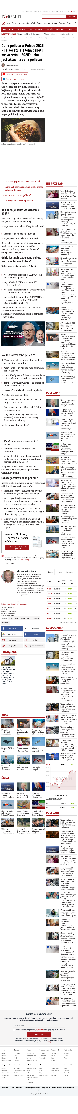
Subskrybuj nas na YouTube (16, 74)
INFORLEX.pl (37, 11)
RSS (39, 1090)
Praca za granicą (32, 1060)
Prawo (41, 1068)
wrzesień (5, 623)
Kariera (29, 1058)
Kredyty (16, 1073)
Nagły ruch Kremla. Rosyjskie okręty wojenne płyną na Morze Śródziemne (7, 795)
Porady (66, 1075)
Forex (65, 1058)
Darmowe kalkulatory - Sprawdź (17, 547)
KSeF (15, 1058)
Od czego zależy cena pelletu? (19, 201)
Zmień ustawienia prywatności (63, 1088)
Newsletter (55, 11)
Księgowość (42, 1073)
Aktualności (21, 29)
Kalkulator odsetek (32, 1077)
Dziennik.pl (55, 1065)
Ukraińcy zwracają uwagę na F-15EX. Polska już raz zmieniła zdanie (38, 750)
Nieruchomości (44, 1050)
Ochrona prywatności (32, 1088)
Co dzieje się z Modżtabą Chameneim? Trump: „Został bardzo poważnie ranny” (38, 813)
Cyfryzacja (59, 29)
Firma (15, 1056)
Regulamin (46, 1088)
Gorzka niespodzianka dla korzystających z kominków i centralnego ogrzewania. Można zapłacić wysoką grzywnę (23, 732)
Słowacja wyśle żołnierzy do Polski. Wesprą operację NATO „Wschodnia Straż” (7, 813)
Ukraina (4, 1056)
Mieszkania (42, 1056)
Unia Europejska (6, 1060)
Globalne (4, 1070)
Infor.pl (41, 1065)
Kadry (40, 1070)
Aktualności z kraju (7, 1073)
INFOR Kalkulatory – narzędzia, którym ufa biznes (17, 538)
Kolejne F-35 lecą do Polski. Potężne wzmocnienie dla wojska (7, 750)
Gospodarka (8, 29)
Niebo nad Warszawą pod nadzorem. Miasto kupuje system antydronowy (22, 768)
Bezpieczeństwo (8, 1065)
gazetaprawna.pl (64, 11)
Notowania (68, 1050)
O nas (12, 1088)
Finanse (16, 1060)
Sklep (74, 11)
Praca (29, 1050)
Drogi (53, 1056)
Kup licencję (25, 560)
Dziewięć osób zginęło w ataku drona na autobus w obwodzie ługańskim (23, 813)
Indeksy (66, 1053)
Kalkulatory (31, 1065)
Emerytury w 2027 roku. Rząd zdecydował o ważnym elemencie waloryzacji (38, 732)
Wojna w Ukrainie (50, 34)
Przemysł (38, 29)
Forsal (3, 38)
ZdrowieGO (68, 1065)
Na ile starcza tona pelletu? (18, 195)
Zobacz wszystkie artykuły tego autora (14, 604)
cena (11, 618)
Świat (3, 1050)
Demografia (49, 29)
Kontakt (5, 1088)
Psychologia (67, 1073)
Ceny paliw (37, 34)
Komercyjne (42, 1058)
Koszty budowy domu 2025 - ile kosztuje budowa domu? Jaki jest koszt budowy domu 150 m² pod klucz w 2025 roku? (8, 675)
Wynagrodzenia (31, 1056)
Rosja (3, 1053)
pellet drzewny (33, 618)
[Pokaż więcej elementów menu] (75, 23)
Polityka (69, 29)
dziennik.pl (29, 11)
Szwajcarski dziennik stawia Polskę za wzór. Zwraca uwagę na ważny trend (23, 831)
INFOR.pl (22, 11)
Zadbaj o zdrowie (66, 34)
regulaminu (40, 1030)
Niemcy (4, 1058)
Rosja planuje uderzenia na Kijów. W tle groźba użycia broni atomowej (38, 795)
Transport (55, 1050)
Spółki (66, 1056)
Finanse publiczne (19, 1070)
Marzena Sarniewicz (12, 65)
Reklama (19, 1088)
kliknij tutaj (48, 1042)
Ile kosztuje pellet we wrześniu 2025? (22, 181)
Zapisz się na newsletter (15, 79)
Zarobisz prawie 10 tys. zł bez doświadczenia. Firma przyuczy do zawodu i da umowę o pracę (8, 611)
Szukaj (72, 16)
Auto (52, 1073)
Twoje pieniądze (19, 1075)
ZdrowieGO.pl (46, 11)
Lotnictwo (54, 1060)
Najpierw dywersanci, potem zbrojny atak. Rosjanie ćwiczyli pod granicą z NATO (7, 831)
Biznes (16, 1050)
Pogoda (53, 1075)
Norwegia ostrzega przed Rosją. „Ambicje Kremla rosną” (23, 795)
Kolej (52, 1058)
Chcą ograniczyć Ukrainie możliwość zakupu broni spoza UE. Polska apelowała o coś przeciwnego (38, 831)
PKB (30, 29)
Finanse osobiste (24, 34)
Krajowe (4, 1068)
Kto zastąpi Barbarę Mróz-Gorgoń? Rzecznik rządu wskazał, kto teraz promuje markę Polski (38, 768)
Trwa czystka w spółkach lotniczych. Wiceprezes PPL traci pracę (7, 768)
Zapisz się (39, 1034)
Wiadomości (55, 1068)
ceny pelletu (20, 618)
